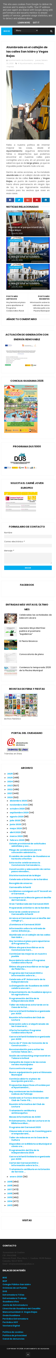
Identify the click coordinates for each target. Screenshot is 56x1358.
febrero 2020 (17, 840)
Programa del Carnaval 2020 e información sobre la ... (26, 974)
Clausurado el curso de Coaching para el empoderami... (30, 1132)
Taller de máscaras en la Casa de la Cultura (28, 1138)
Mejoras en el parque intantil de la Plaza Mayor (26, 229)
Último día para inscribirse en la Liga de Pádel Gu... (29, 968)
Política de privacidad (15, 1335)
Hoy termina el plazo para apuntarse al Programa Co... (29, 942)
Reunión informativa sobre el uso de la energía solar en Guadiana (27, 255)
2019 (9, 1181)
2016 (9, 1193)
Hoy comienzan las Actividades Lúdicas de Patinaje (26, 1092)
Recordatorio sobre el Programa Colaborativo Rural (27, 961)
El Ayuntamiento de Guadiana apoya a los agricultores (30, 993)
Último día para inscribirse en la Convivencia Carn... (26, 948)
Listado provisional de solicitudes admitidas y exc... (27, 844)
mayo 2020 (16, 828)
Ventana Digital (11, 1325)
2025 (10, 777)
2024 (10, 781)
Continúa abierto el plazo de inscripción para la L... (24, 1080)
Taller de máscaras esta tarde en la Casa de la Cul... (28, 1006)
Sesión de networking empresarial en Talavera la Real (29, 1057)
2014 (10, 1201)
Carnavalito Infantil (20, 887)
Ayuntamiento (15, 214)
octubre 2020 (17, 808)
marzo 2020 (16, 836)
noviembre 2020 (19, 804)
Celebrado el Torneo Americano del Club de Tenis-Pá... (29, 1099)
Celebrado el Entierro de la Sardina (28, 879)
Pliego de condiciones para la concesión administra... (25, 851)
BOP (5, 1281)
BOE (5, 1277)
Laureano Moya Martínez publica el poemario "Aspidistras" (32, 631)
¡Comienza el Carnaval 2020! (25, 924)
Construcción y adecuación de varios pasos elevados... (29, 870)
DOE (5, 1291)
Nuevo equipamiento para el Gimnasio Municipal (30, 1073)
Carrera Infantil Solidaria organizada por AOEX (29, 1012)
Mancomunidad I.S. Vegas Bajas (20, 1312)
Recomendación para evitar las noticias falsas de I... (26, 1050)
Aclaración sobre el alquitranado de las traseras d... (29, 1025)
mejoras (10, 66)
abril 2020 (15, 832)
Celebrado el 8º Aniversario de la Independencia (27, 980)
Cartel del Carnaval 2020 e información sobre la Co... (24, 1164)
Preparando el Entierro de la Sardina (29, 907)
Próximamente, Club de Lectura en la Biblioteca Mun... (29, 1122)
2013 (9, 1205)
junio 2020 (16, 824)
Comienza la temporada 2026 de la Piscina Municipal (35, 669)
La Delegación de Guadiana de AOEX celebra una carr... (29, 987)
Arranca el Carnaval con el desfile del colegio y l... (29, 919)
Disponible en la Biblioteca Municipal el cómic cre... (30, 1145)
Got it (36, 23)
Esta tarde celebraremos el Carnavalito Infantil (24, 913)
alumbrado (38, 63)
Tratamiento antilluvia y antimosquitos (22, 1111)
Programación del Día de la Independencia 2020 (24, 999)
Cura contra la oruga (20, 1068)
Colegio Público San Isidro (17, 1284)
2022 (10, 789)
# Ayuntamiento (25, 63)
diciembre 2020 (18, 800)
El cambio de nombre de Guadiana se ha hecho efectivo (29, 857)
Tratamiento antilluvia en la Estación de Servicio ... (29, 1170)
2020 (10, 797)
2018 (9, 1185)
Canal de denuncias (13, 1338)
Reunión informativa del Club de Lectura (27, 1018)
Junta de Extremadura (15, 1305)
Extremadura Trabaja (14, 1298)
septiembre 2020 (19, 812)
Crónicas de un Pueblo (15, 1287)
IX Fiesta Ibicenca (28, 641)
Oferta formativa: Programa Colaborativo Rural (25, 1031)
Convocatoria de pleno (31, 654)
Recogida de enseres (20, 883)
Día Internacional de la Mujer (25, 875)
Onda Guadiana (11, 1315)
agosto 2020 (17, 816)
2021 (9, 793)
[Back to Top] (28, 1354)
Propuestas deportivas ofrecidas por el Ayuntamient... (29, 1086)
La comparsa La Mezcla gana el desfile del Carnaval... (30, 898)
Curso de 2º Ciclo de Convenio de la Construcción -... (28, 1044)
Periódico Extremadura (15, 1318)
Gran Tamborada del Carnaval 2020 (29, 903)
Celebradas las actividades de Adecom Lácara (35, 616)
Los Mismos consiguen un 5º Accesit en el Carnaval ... (30, 892)
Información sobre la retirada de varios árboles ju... (27, 929)
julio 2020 (15, 820)
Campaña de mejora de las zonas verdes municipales (27, 1063)
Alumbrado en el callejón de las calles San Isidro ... (29, 936)
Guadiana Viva (11, 1301)
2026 (10, 773)
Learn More (24, 23)
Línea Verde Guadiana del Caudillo (21, 1308)
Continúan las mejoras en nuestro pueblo (28, 955)
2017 (9, 1189)
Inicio (6, 31)
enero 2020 (16, 1176)
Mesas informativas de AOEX (25, 1116)
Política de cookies (13, 1332)
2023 (10, 785)
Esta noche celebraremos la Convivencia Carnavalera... (25, 864)
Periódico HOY (10, 1322)
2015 (9, 1197)
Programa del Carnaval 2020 (25, 1127)
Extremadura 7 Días (13, 1294)
